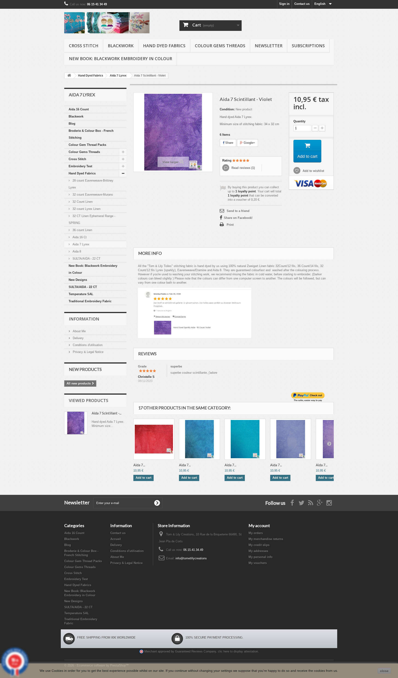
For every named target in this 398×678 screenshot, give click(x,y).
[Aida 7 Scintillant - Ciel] (290, 439)
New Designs (78, 280)
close (384, 671)
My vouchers (258, 563)
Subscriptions (308, 45)
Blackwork (121, 45)
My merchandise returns (266, 539)
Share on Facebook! (238, 218)
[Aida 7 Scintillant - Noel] (153, 439)
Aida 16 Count (79, 109)
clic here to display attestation (238, 651)
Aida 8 (76, 251)
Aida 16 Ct (79, 237)
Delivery (78, 338)
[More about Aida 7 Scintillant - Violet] (75, 422)
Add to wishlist (313, 171)
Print (230, 224)
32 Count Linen (82, 201)
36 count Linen (82, 230)
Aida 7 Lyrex (80, 244)
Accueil (115, 539)
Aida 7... (139, 465)
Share (228, 142)
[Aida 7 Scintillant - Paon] (245, 439)
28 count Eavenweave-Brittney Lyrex (91, 184)
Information (84, 319)
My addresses (258, 551)
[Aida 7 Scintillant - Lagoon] (199, 439)
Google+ (249, 142)
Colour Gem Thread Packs (87, 145)
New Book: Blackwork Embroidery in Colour (120, 58)
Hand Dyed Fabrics (164, 45)
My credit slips (259, 545)
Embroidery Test (80, 166)
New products (85, 369)
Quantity (299, 121)
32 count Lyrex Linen (86, 209)
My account (259, 525)
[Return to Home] (69, 76)
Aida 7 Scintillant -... (106, 413)
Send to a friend (238, 211)
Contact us (302, 4)
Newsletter (268, 45)
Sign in (284, 4)
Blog (72, 123)
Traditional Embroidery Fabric (90, 301)
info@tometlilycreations (191, 558)
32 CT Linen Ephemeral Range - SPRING (92, 219)
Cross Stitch (83, 45)
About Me (79, 331)
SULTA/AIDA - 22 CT (86, 258)
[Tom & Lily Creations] (106, 22)
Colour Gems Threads (220, 45)
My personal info (260, 557)
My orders (256, 533)
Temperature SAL (81, 294)
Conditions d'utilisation (87, 345)
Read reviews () (243, 168)
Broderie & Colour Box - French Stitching (91, 134)
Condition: (227, 109)
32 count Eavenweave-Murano (92, 194)
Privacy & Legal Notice (87, 352)
